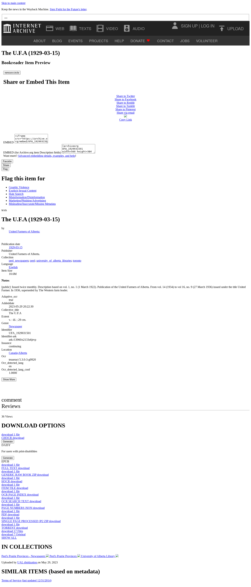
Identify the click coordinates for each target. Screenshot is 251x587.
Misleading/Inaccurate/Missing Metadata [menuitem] (32, 203)
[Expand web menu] (55, 28)
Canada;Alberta (18, 352)
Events (75, 40)
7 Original (13, 534)
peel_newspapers (19, 260)
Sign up (189, 26)
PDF (10, 514)
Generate (8, 441)
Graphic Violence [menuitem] (19, 187)
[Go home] (23, 28)
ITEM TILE (14, 488)
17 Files (12, 531)
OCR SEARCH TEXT (21, 501)
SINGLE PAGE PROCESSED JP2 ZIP (31, 521)
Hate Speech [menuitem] (16, 193)
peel (32, 260)
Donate (137, 40)
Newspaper (15, 326)
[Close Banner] (5, 18)
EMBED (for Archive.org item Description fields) (32, 152)
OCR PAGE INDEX (20, 494)
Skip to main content (13, 3)
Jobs (185, 40)
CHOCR (12, 437)
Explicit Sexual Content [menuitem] (22, 190)
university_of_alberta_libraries (53, 260)
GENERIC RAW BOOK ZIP (25, 474)
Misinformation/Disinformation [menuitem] (27, 197)
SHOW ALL (9, 537)
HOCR (11, 481)
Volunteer (207, 40)
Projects (98, 40)
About (39, 40)
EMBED (8, 142)
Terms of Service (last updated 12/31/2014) (26, 580)
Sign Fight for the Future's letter (68, 9)
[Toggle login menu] (174, 25)
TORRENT (14, 527)
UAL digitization (27, 562)
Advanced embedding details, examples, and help (46, 155)
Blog (57, 40)
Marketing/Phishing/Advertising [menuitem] (27, 200)
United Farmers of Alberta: (24, 231)
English (13, 267)
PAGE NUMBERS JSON (23, 507)
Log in (207, 26)
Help (119, 40)
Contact (165, 40)
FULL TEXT (15, 468)
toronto (77, 260)
